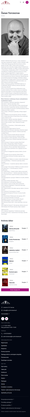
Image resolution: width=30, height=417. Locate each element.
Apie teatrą (4, 366)
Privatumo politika (6, 405)
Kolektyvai (4, 372)
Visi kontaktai (4, 314)
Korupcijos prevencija (7, 399)
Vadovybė (3, 369)
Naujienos (3, 348)
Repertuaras (4, 342)
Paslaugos (3, 381)
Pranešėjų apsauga (6, 402)
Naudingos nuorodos (6, 360)
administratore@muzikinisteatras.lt (12, 336)
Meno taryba (4, 375)
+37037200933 (7, 333)
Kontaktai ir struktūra (6, 387)
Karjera (3, 378)
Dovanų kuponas (5, 351)
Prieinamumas (5, 357)
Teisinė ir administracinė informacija (10, 390)
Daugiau (24, 228)
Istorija (3, 384)
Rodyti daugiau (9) (15, 289)
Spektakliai (4, 345)
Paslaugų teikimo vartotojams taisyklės (11, 354)
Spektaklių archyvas (6, 392)
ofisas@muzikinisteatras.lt (10, 310)
